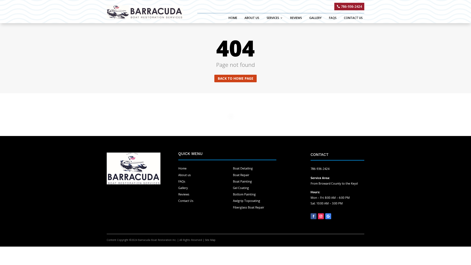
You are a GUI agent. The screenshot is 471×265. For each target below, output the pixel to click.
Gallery (315, 18)
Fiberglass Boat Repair (248, 207)
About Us (252, 18)
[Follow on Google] (328, 216)
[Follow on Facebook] (313, 216)
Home (233, 18)
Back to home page (235, 78)
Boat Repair (241, 175)
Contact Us (353, 18)
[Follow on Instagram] (321, 216)
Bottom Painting (244, 194)
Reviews (296, 18)
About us (184, 175)
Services (273, 18)
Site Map (210, 240)
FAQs (333, 18)
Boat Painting (242, 181)
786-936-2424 (351, 6)
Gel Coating (241, 188)
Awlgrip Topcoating (246, 201)
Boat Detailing (243, 168)
